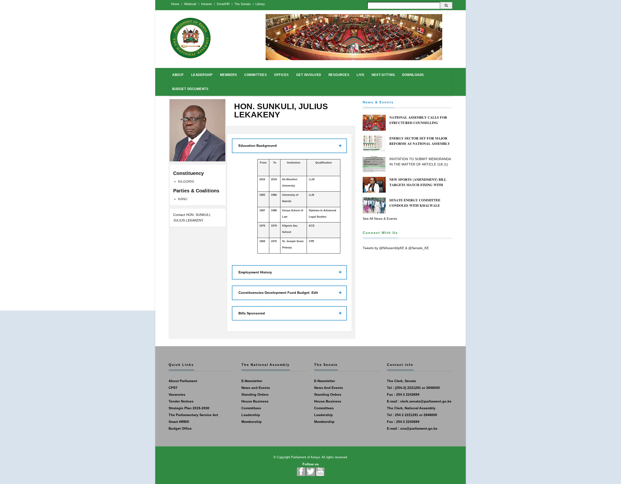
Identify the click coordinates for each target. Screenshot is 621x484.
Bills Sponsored (251, 313)
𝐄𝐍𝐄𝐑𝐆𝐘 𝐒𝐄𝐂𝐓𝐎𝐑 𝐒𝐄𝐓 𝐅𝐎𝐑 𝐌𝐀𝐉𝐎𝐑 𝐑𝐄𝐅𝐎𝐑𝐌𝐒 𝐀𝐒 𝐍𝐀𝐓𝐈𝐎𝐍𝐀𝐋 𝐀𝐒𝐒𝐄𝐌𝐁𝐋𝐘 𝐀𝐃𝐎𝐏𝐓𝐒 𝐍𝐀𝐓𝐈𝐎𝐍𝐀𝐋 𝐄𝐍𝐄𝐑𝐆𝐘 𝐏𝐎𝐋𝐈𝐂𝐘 (420, 143)
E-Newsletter (251, 381)
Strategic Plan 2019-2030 (189, 408)
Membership (251, 422)
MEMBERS (228, 75)
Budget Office (180, 428)
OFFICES (281, 75)
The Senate (242, 4)
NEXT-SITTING (383, 75)
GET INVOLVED (308, 75)
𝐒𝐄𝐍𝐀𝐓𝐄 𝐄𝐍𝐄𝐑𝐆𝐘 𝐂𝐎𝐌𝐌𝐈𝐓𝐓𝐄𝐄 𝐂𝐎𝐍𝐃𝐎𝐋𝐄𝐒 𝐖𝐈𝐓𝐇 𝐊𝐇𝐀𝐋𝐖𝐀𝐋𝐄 (414, 202)
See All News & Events (380, 219)
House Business (255, 401)
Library (260, 4)
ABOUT (178, 75)
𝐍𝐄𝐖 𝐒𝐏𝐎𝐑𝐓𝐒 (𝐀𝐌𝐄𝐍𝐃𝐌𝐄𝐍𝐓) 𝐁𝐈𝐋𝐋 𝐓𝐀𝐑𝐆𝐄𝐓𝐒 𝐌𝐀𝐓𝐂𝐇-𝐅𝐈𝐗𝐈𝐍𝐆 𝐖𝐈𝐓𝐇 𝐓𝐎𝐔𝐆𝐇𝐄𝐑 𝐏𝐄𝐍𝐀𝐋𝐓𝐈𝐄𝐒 (417, 185)
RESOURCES (339, 75)
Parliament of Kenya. (306, 457)
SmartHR (223, 4)
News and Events (255, 388)
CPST (173, 388)
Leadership (250, 415)
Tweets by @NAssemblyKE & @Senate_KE (396, 248)
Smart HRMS (179, 422)
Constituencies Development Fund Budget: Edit (278, 293)
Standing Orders (255, 394)
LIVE (360, 75)
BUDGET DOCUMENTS (190, 89)
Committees (251, 408)
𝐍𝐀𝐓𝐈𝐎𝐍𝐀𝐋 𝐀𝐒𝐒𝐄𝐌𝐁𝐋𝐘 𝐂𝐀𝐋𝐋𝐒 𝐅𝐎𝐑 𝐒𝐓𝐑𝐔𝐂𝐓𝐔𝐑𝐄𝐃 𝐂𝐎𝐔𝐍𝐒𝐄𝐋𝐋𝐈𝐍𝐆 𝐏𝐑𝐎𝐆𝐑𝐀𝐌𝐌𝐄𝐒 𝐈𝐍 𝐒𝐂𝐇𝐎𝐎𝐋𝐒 (418, 122)
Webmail (190, 4)
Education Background (257, 146)
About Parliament (183, 381)
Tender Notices (181, 401)
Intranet (206, 4)
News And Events (328, 388)
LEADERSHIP (202, 75)
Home (175, 4)
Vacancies (177, 394)
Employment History (255, 272)
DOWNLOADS (413, 75)
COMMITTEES (255, 75)
